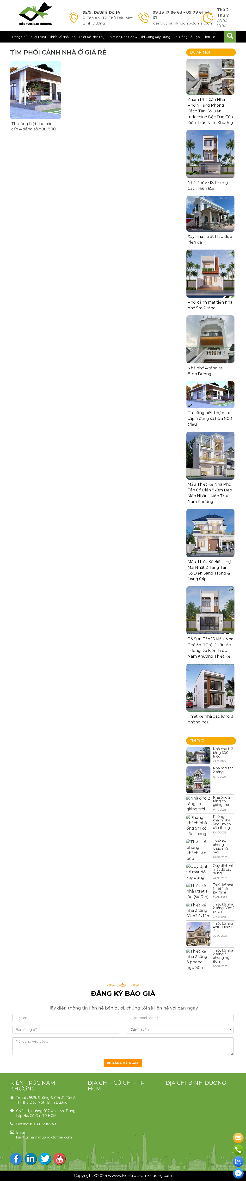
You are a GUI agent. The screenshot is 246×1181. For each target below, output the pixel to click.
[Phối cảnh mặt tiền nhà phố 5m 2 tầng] (210, 274)
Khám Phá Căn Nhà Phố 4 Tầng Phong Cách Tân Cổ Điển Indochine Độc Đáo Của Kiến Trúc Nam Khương (210, 111)
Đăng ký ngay (125, 1063)
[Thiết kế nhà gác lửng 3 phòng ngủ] (210, 688)
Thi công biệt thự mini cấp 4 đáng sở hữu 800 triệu (33, 129)
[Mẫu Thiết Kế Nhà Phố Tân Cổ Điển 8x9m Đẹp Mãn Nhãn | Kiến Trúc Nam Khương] (210, 456)
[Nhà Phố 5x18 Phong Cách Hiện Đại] (210, 154)
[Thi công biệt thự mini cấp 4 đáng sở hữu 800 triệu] (35, 90)
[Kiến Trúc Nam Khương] (35, 13)
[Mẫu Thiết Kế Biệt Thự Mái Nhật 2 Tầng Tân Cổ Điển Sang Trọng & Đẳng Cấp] (210, 533)
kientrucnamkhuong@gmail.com (44, 1137)
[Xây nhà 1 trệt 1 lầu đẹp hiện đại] (210, 214)
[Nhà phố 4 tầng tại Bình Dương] (210, 347)
